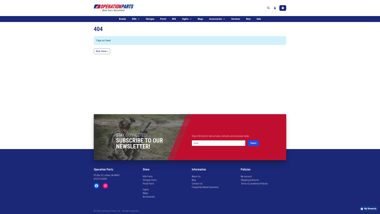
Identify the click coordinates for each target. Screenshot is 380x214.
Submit (253, 143)
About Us (196, 176)
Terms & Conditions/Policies (254, 183)
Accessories (215, 19)
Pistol (163, 19)
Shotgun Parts (150, 180)
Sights (185, 19)
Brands (122, 19)
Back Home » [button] (102, 51)
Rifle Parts (148, 176)
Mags (200, 19)
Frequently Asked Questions (205, 187)
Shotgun (150, 19)
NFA (174, 19)
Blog (194, 180)
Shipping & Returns (250, 180)
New (248, 19)
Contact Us (197, 183)
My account (246, 176)
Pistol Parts (148, 183)
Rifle (134, 19)
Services (235, 19)
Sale (258, 19)
